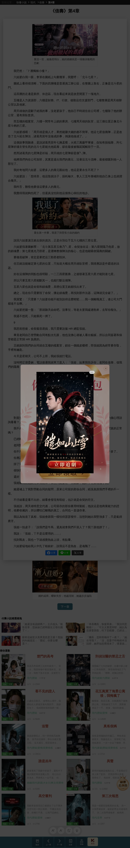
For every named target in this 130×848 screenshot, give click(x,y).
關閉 (92, 372)
